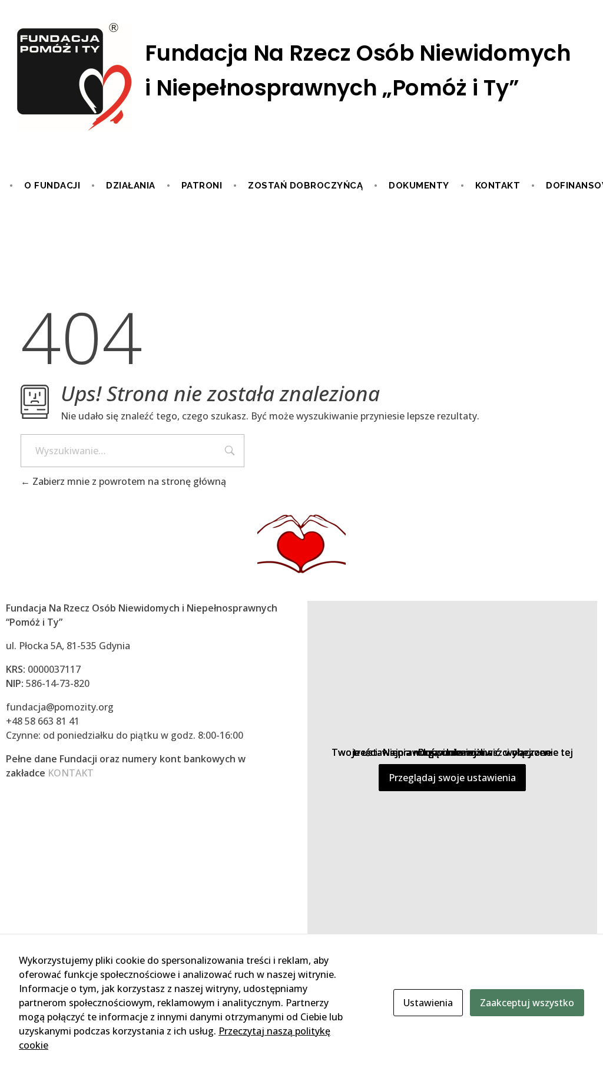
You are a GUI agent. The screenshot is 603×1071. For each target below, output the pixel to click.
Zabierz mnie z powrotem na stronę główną (128, 481)
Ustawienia (428, 1002)
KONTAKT (71, 772)
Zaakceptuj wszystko (527, 1002)
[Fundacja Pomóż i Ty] (301, 78)
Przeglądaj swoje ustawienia (452, 777)
